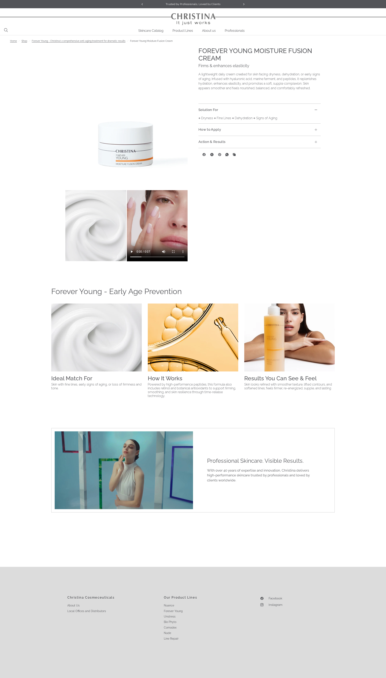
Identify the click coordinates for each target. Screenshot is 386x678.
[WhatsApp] (227, 154)
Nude (167, 633)
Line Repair (171, 638)
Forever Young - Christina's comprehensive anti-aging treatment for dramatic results (78, 41)
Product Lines (182, 31)
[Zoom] (126, 118)
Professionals (235, 31)
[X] (212, 154)
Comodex (170, 627)
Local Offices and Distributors (86, 611)
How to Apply (209, 129)
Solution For (208, 110)
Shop (24, 41)
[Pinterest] (219, 154)
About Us (73, 605)
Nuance (169, 605)
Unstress (170, 616)
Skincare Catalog (150, 31)
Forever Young (173, 611)
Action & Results (211, 142)
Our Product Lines (180, 597)
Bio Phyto (170, 622)
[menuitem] (152, 30)
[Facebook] (204, 154)
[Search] (5, 30)
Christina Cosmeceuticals (90, 597)
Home (13, 41)
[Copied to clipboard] (234, 154)
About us (209, 31)
